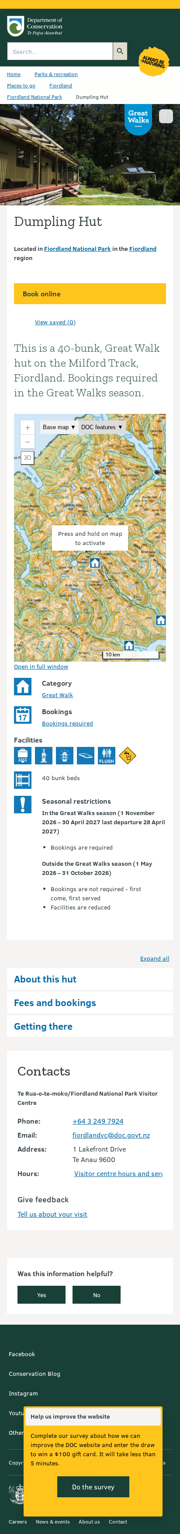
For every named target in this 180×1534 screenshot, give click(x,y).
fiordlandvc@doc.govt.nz (111, 1134)
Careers (18, 1521)
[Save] (24, 321)
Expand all (155, 958)
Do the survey (93, 1486)
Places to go (21, 85)
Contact (118, 1521)
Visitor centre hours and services (125, 1173)
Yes (41, 1295)
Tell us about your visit (52, 1213)
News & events (53, 1521)
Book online (42, 293)
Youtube (20, 1413)
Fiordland (60, 85)
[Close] (154, 1417)
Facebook (22, 1354)
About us (89, 1521)
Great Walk (57, 695)
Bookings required (67, 723)
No (96, 1295)
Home (14, 73)
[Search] (120, 51)
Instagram (23, 1393)
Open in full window (41, 666)
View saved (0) (55, 322)
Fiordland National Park (34, 96)
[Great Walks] (138, 119)
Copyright (20, 1462)
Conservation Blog (34, 1373)
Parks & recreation (56, 73)
